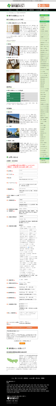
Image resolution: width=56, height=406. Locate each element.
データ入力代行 (43, 154)
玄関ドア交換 (22, 253)
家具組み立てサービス (24, 237)
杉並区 (8, 386)
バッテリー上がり (31, 270)
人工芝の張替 (28, 253)
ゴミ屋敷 (34, 226)
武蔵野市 (42, 386)
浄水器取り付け (32, 242)
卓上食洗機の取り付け (24, 242)
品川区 (32, 384)
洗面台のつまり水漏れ (33, 258)
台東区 (23, 384)
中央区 (12, 384)
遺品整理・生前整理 (29, 261)
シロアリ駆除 (28, 264)
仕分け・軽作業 (23, 269)
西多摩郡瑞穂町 (43, 389)
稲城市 (27, 389)
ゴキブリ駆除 (22, 264)
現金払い (29, 282)
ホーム (8, 12)
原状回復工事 (22, 255)
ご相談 (21, 279)
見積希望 (26, 279)
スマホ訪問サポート (29, 272)
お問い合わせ (43, 19)
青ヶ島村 (14, 392)
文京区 (20, 384)
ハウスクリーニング (32, 228)
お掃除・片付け (23, 226)
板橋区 (19, 386)
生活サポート (28, 267)
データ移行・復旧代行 (45, 156)
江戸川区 (31, 386)
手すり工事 (43, 92)
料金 (16, 378)
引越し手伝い (31, 259)
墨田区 (26, 384)
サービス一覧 (43, 23)
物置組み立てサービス (33, 237)
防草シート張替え (32, 234)
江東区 (29, 384)
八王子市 (35, 386)
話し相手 (34, 267)
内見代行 (21, 266)
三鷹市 (45, 386)
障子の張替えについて (12, 12)
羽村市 (30, 389)
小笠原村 (17, 392)
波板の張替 (34, 253)
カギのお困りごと (23, 270)
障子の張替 (31, 247)
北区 (13, 386)
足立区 (25, 386)
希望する (22, 321)
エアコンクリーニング (45, 34)
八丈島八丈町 (9, 392)
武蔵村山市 (20, 389)
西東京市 (38, 389)
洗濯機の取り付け (32, 239)
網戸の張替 (22, 248)
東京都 (18, 12)
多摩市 (24, 389)
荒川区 (16, 386)
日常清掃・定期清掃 (23, 228)
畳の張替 (21, 250)
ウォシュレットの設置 (24, 244)
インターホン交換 (32, 245)
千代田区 (8, 384)
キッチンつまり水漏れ (24, 258)
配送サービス (22, 261)
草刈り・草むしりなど (24, 234)
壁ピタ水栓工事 (43, 61)
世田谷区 (41, 384)
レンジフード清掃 (32, 231)
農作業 (33, 266)
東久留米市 (16, 389)
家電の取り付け (27, 266)
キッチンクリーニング (24, 231)
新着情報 (42, 17)
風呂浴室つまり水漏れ (24, 259)
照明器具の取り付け (23, 247)
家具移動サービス (32, 236)
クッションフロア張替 (29, 250)
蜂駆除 (42, 123)
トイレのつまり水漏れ (33, 256)
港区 (14, 384)
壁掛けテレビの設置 (23, 239)
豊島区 (11, 386)
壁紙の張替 (27, 248)
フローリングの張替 (44, 90)
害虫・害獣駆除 (43, 119)
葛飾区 (28, 386)
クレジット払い (23, 282)
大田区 (38, 384)
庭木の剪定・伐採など (24, 236)
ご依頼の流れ (43, 160)
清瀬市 (12, 389)
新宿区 (17, 384)
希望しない (27, 321)
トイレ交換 (31, 244)
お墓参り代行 (22, 267)
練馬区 (22, 386)
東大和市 (8, 389)
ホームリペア (28, 255)
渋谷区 (45, 384)
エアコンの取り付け (23, 245)
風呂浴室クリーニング (24, 233)
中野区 (48, 384)
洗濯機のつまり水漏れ (24, 256)
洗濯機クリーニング (44, 36)
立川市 (39, 386)
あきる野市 (34, 389)
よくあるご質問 (43, 162)
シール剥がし (29, 269)
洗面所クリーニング (32, 233)
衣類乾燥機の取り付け (45, 63)
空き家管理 (34, 264)
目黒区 (35, 384)
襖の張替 (32, 248)
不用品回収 (29, 226)
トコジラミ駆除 (43, 121)
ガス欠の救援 (22, 272)
